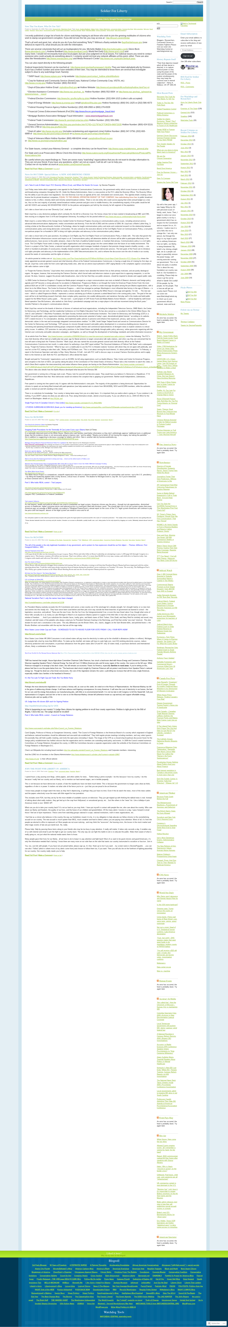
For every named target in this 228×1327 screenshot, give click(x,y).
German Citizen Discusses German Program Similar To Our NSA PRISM (167, 138)
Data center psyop (164, 967)
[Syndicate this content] (158, 314)
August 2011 (185, 199)
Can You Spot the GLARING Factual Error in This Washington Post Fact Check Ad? (167, 507)
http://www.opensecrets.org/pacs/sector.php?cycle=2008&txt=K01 (45, 492)
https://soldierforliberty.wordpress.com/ (36, 426)
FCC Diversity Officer (46, 178)
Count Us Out (65, 1276)
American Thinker (167, 792)
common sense (64, 419)
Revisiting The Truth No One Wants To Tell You (166, 98)
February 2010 (186, 246)
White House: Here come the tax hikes (166, 1140)
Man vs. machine (163, 971)
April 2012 (184, 175)
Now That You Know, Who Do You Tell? (43, 26)
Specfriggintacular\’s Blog (107, 1293)
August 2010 (185, 223)
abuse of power (88, 177)
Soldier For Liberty (114, 10)
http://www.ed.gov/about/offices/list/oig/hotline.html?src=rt (122, 87)
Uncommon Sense (169, 1300)
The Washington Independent (83, 1300)
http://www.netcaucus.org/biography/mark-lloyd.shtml (125, 217)
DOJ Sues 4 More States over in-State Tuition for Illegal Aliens (166, 384)
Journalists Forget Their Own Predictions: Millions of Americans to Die (166, 479)
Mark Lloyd (107, 178)
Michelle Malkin (90, 30)
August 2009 (185, 270)
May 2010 (184, 234)
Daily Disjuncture (112, 1276)
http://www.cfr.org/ (32, 759)
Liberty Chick (176, 1283)
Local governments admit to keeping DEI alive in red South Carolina (167, 1093)
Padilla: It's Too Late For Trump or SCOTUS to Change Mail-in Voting (166, 392)
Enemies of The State (57, 177)
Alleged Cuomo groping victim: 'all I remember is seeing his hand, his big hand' (166, 1149)
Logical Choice (84, 1286)
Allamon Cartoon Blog (84, 1269)
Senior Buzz (60, 1293)
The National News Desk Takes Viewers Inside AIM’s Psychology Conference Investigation (166, 1083)
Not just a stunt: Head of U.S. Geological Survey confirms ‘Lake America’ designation (166, 930)
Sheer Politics (73, 1293)
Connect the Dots (127, 29)
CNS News (164, 874)
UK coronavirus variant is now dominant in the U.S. (166, 1184)
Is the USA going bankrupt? (167, 905)
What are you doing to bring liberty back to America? (167, 151)
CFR (90, 540)
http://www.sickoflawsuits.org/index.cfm (36, 513)
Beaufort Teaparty (154, 1269)
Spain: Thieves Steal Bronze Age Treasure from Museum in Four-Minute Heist (167, 412)
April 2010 (184, 238)
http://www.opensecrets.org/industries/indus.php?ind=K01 (42, 487)
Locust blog (70, 1286)
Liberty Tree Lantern (193, 1283)
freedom (32, 30)
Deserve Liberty (128, 1276)
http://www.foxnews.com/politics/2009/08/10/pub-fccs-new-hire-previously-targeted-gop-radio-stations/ (86, 336)
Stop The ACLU (169, 1293)
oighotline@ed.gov (68, 87)
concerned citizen (116, 29)
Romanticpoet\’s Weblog (41, 1293)
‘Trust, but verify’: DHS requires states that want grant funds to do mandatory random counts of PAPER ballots (167, 942)
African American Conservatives (145, 1265)
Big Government (166, 331)
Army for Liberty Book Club (191, 102)
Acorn (77, 29)
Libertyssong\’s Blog (53, 1286)
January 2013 (186, 156)
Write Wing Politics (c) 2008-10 (123, 1307)
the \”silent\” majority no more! (129, 1300)
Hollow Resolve (163, 834)
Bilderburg (85, 540)
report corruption (101, 30)
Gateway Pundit (123, 1279)
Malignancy (161, 963)
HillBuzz (65, 1283)
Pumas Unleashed (64, 1290)
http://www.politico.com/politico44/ (35, 460)
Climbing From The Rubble (125, 1272)
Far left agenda (147, 177)
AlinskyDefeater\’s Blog (62, 1269)
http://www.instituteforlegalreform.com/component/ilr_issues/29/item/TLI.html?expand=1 (51, 502)
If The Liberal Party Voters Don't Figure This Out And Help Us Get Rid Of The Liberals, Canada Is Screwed (167, 730)
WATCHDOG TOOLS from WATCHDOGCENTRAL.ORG (157, 1304)
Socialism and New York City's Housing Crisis (166, 818)
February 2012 (186, 183)
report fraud (110, 30)
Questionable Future (101, 1290)
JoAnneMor (146, 1283)
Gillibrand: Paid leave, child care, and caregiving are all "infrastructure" (167, 1177)
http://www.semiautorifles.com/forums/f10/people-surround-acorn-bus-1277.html (112, 407)
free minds (84, 419)
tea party (84, 179)
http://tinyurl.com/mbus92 (35, 682)
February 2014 (186, 136)
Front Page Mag (166, 1117)
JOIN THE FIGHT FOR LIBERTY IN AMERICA (47, 768)
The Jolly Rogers (182, 1297)
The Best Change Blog (50, 1297)
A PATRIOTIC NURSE (78, 1265)
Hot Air (162, 1135)
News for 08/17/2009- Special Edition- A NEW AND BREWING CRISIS (57, 174)
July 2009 (184, 274)
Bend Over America (164, 168)
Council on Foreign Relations (113, 540)
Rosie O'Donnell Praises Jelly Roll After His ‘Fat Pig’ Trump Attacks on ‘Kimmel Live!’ (167, 402)
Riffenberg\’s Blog (167, 1290)
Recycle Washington (128, 1290)
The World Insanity (106, 1300)
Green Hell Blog (173, 1279)
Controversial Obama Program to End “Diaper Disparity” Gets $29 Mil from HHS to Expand (166, 588)
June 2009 (185, 278)
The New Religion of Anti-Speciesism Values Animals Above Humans (166, 848)
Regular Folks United (148, 1290)
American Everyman (121, 1269)
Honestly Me (77, 1283)
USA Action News (67, 1304)
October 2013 (186, 144)
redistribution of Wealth (32, 179)
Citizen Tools (95, 29)
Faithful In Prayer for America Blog (179, 1276)
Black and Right (171, 1269)
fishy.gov (146, 29)
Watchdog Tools (66, 29)
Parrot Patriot (146, 1286)
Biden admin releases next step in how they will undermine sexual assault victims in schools (167, 1205)
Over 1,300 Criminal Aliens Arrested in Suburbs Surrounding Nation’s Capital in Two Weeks (167, 577)
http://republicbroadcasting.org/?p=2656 (41, 706)
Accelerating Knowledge (119, 1265)
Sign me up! (188, 56)
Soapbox (76, 177)
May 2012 (184, 172)
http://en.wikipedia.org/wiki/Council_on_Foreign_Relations (86, 750)
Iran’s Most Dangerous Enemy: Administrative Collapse (165, 840)
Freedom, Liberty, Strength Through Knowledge (114, 19)
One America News (167, 444)
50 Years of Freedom (58, 1265)
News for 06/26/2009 (34, 416)
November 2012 (187, 160)
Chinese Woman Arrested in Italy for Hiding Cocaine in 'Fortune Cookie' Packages (167, 423)
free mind (125, 540)
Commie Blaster (159, 1272)
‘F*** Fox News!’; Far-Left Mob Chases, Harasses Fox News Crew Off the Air (167, 558)
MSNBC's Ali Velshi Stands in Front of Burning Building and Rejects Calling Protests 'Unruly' (167, 528)
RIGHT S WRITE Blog (186, 1290)
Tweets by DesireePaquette (191, 325)
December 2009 (187, 254)
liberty (83, 30)
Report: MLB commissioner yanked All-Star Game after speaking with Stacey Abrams (167, 1159)
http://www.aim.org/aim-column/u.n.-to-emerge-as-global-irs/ (43, 581)
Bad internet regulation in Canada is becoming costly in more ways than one (167, 772)
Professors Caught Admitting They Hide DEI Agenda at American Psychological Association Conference (167, 1103)
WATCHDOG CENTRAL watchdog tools (115, 1317)
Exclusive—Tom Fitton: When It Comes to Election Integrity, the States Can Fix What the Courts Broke (167, 640)
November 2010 (187, 215)
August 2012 (185, 168)
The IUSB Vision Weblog (144, 1297)
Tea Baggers (77, 179)
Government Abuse (49, 30)
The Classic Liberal (105, 1297)
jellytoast (134, 1283)
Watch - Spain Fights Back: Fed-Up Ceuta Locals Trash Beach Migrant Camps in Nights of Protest (167, 339)
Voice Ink (91, 1304)
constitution (137, 177)
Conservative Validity (48, 1276)
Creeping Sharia (80, 1276)
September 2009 (187, 266)
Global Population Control (166, 109)
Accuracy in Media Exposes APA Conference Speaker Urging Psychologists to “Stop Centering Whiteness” (167, 1049)
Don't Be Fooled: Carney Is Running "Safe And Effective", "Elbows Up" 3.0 (167, 781)
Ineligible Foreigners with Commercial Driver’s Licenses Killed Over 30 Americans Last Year (166, 665)
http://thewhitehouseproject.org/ (34, 473)
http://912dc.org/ (56, 398)
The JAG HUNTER (164, 1297)
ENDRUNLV (157, 1276)
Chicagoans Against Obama (86, 1272)
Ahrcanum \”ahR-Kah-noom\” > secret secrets (180, 1265)
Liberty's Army (36, 1286)
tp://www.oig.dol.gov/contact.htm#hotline (91, 134)
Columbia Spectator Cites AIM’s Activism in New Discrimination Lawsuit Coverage (166, 1016)
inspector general (76, 30)
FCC (26, 178)
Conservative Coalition (178, 1272)
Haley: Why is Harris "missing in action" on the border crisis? (166, 1169)
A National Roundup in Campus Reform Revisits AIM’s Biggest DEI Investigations (166, 1037)
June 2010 (185, 231)
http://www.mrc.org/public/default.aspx (117, 58)
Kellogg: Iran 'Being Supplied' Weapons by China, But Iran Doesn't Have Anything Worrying (166, 375)
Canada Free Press (167, 678)
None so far (57, 531)
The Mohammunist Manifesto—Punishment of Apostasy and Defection (167, 805)
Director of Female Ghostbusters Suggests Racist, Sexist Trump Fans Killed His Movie (167, 469)
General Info (56, 29)
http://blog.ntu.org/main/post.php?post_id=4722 (39, 552)
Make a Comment (45, 169)
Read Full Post (31, 169)
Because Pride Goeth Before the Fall (165, 798)
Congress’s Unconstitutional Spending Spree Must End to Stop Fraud (167, 826)
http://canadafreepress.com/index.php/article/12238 (44, 603)
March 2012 (185, 179)
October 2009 (186, 262)
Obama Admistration (143, 178)
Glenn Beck (39, 30)
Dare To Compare (163, 178)
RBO (115, 1290)
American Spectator (168, 1236)
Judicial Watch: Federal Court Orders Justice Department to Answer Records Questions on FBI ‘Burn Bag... (167, 605)
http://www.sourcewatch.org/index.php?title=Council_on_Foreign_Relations (53, 728)
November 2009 (187, 258)
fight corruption (138, 29)
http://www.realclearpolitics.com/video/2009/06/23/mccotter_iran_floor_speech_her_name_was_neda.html (57, 574)
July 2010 (184, 227)
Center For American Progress (103, 177)
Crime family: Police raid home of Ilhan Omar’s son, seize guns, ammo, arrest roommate (167, 920)
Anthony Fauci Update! (165, 658)
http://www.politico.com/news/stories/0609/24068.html (79, 558)
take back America (120, 30)
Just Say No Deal (161, 1283)
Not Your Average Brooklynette (125, 1286)
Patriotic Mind (160, 1286)
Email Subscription (189, 33)
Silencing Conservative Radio (49, 179)
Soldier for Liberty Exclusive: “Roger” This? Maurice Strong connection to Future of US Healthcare (167, 122)
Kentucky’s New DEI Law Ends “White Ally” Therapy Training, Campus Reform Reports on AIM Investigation (167, 1072)
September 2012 (187, 164)
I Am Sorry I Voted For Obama (98, 1283)
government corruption (63, 30)
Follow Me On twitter (92, 1279)
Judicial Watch (165, 570)
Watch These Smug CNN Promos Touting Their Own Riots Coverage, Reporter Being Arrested (167, 549)
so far (56, 169)
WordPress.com (188, 1304)
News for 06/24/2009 (34, 537)
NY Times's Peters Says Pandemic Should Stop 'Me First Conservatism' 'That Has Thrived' (167, 517)
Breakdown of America (41, 1272)
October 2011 (186, 191)
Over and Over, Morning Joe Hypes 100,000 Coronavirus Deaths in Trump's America (166, 538)
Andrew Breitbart (85, 29)
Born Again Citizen (188, 1269)
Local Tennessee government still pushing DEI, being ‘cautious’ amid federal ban (167, 1027)
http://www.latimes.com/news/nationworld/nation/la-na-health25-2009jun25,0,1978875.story (52, 431)
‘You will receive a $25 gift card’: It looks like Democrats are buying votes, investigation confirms (167, 955)
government (104, 419)
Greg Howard (188, 1279)
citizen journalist (117, 177)
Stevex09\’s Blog (153, 1293)
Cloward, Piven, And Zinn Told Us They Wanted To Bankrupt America (166, 862)
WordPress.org (102, 1307)
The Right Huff (42, 1300)
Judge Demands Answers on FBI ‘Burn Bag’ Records (167, 596)
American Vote (138, 1269)
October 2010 (186, 219)
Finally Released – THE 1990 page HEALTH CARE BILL (59, 1279)
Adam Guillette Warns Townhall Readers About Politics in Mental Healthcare (166, 1060)
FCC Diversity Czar (33, 178)
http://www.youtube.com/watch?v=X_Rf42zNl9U (83, 403)
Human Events (165, 980)
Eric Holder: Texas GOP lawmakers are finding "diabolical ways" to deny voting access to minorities (167, 1224)
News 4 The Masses (101, 1286)
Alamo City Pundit (42, 1269)
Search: (169, 2)
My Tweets (185, 314)
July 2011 (184, 203)
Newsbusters (164, 462)
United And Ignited (187, 1300)
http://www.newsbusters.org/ (59, 58)
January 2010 (186, 250)
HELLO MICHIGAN (51, 1283)
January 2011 (186, 211)
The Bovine (67, 1297)
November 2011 (187, 187)
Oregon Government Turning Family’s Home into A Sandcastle (167, 705)
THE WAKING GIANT (59, 1300)
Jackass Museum (120, 1283)
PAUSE (172, 1286)
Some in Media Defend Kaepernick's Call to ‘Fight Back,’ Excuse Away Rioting (167, 496)
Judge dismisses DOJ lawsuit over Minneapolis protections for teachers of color (167, 617)
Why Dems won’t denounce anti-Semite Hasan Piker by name (167, 898)
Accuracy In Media (167, 998)
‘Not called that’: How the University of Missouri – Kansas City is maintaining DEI (167, 1006)
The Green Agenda (123, 1297)
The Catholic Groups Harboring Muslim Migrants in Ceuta (167, 741)
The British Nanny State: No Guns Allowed (166, 812)
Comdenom (144, 1272)
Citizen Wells (106, 1272)
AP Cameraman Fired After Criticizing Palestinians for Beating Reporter (167, 487)
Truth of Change (152, 1300)
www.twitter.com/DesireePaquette (74, 164)
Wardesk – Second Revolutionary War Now (115, 1304)
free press (91, 419)
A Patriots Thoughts (98, 1265)
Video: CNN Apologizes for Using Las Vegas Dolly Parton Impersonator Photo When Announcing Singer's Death (167, 350)
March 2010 (185, 242)
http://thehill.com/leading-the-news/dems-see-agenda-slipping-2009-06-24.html (49, 454)
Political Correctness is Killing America (166, 114)
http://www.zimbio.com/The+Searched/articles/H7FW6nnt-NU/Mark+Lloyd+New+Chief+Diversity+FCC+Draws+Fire (96, 258)
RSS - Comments (187, 87)
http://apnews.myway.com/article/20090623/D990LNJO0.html (43, 563)
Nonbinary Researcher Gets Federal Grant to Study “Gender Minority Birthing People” (167, 651)
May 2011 (184, 207)
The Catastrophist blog (84, 1297)
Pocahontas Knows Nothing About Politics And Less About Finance (167, 764)
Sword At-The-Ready (187, 1293)
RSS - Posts (185, 83)
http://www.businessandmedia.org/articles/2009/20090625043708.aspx (52, 439)
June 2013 (185, 148)
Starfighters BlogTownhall (132, 1293)
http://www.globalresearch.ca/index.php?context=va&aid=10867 (95, 755)
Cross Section (96, 1276)
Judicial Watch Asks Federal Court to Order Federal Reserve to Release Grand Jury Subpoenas (165, 628)
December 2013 (187, 140)
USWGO (80, 1304)
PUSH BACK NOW (82, 1290)
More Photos (185, 302)
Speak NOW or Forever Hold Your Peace (166, 131)
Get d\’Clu (160, 1279)
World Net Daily (166, 892)
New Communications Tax (128, 178)
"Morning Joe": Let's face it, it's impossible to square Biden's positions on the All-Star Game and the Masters (167, 1193)
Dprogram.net (143, 1276)
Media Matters (115, 178)
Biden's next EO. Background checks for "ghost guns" (166, 1214)
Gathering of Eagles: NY (143, 1279)
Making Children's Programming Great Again (167, 855)
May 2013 (184, 152)
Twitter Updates (187, 321)
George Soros (76, 178)
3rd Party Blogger (39, 1265)
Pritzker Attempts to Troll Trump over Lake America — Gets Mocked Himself (167, 432)
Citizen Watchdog (104, 29)
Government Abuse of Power (90, 178)
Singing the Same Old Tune (167, 182)
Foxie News (109, 1279)
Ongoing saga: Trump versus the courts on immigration (165, 911)
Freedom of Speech (65, 178)
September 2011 (187, 195)
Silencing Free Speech (65, 179)
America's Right (103, 1269)
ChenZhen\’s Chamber (62, 1272)
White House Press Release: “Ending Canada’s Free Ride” (167, 697)
